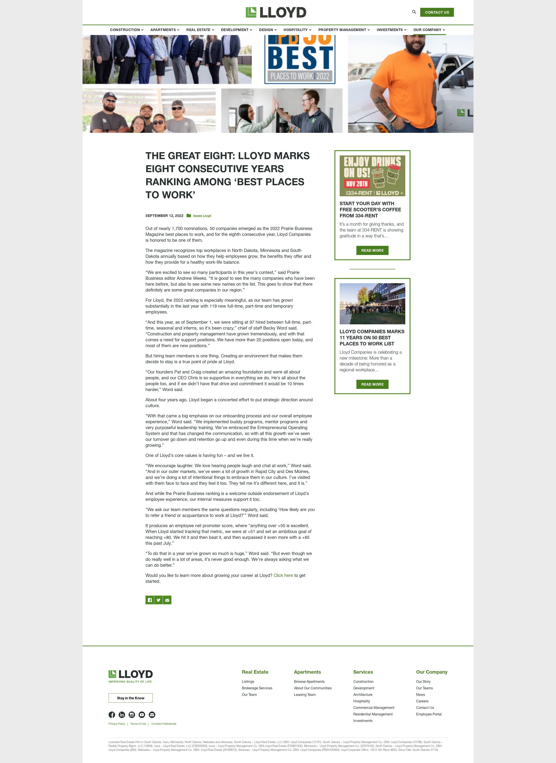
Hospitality (296, 30)
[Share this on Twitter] (158, 600)
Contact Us (437, 13)
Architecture (362, 695)
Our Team (249, 695)
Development (235, 30)
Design (266, 30)
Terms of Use (138, 724)
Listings (248, 682)
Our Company (428, 30)
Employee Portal (429, 714)
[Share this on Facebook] (150, 600)
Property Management (342, 30)
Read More (372, 251)
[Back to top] (458, 732)
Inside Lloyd (202, 216)
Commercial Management (373, 708)
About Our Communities (313, 688)
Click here (283, 576)
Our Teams (424, 688)
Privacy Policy (117, 724)
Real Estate (198, 30)
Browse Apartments (309, 682)
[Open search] (414, 12)
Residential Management (373, 714)
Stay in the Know (130, 698)
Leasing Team (305, 695)
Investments (390, 30)
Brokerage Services (257, 688)
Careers (422, 701)
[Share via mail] (167, 600)
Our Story (423, 682)
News (420, 695)
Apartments (163, 30)
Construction (125, 30)
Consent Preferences (163, 724)
